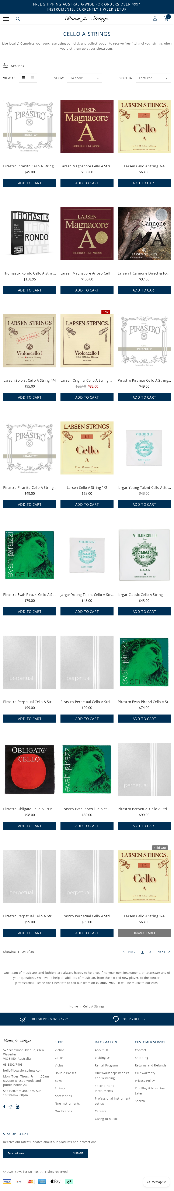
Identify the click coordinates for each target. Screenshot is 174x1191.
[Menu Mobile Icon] (6, 19)
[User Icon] (155, 19)
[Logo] (86, 19)
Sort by (126, 78)
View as (9, 78)
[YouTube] (17, 1106)
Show (59, 78)
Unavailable (144, 933)
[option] (44, 1019)
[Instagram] (10, 1106)
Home (73, 1006)
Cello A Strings (94, 1006)
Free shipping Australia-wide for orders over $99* (87, 4)
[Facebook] (4, 1106)
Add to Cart (30, 183)
